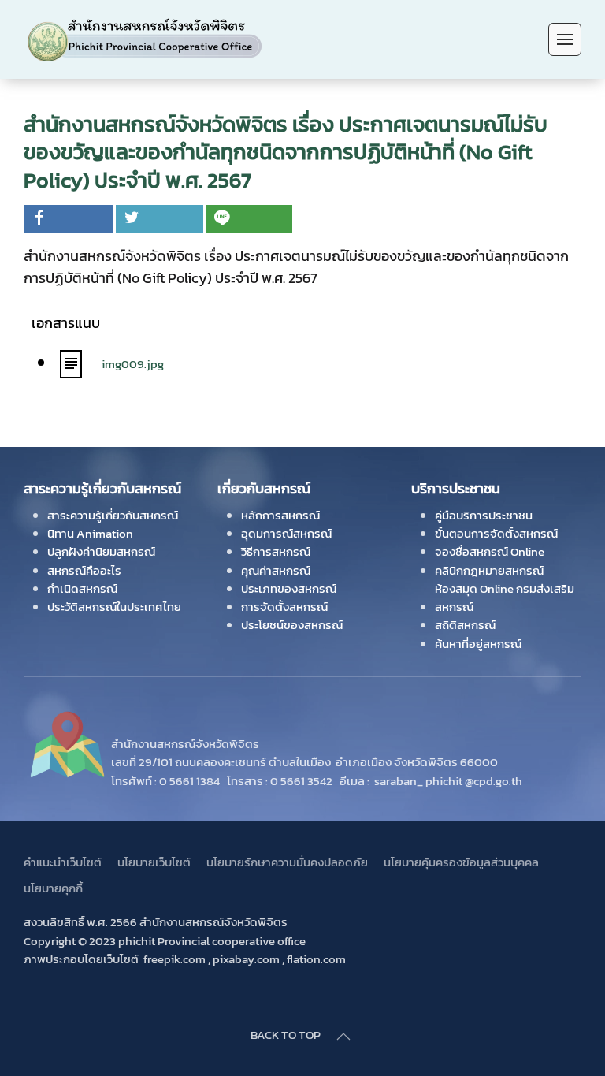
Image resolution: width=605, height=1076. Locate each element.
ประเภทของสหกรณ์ (288, 588)
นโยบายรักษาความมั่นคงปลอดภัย (287, 862)
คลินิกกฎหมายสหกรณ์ (489, 570)
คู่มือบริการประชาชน (484, 515)
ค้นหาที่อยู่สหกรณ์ (478, 644)
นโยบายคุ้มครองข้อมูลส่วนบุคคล (461, 862)
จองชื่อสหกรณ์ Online (489, 551)
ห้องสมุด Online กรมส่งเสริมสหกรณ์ (504, 597)
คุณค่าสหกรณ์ (275, 570)
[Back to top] (343, 1036)
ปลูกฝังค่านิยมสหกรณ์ (101, 551)
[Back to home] (144, 39)
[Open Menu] (564, 39)
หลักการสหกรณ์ (280, 515)
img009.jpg (133, 364)
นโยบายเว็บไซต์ (154, 862)
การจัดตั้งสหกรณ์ (284, 607)
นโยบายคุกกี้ (53, 888)
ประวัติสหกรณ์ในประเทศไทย (114, 607)
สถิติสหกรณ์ (465, 625)
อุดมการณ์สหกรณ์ (286, 533)
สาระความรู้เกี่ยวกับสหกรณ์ (112, 515)
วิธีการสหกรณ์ (275, 551)
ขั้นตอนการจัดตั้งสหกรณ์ (496, 533)
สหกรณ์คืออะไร (84, 570)
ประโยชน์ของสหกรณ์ (292, 625)
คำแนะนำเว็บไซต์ (63, 862)
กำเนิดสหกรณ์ (82, 588)
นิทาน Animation (90, 533)
